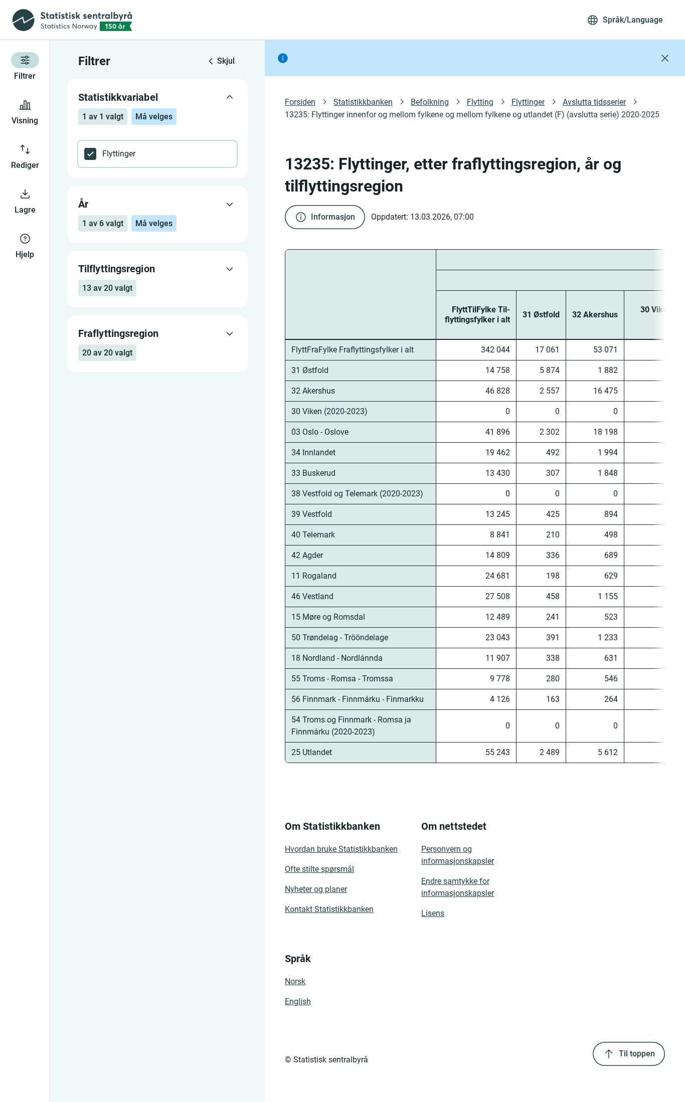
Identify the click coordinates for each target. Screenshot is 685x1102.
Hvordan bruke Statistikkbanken (341, 849)
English (298, 1001)
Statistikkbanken (363, 102)
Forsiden (300, 102)
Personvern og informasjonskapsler (457, 855)
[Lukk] (665, 58)
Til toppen (637, 1053)
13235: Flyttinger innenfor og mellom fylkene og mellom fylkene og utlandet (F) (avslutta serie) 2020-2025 (472, 114)
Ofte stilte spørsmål (319, 869)
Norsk (295, 981)
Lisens (432, 913)
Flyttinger (528, 102)
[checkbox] (157, 154)
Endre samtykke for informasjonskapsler (457, 887)
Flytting (480, 102)
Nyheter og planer (316, 889)
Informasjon (333, 217)
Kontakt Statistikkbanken (329, 909)
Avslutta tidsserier (594, 102)
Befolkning (430, 102)
